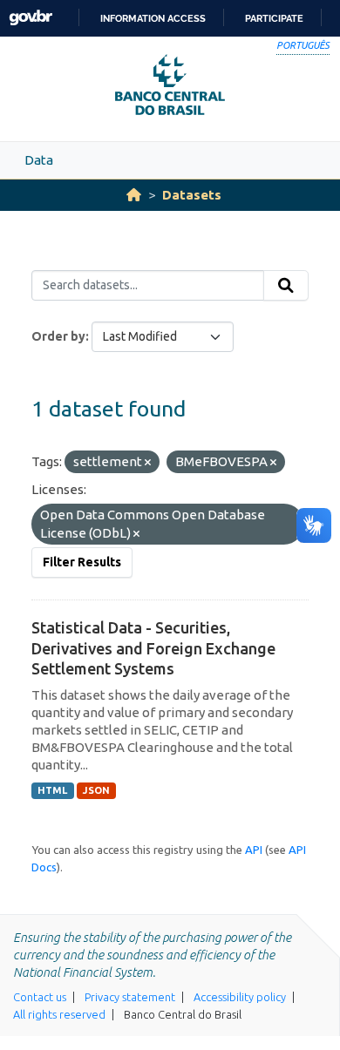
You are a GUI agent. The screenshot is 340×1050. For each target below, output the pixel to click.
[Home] (133, 194)
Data (38, 159)
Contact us (39, 997)
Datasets (191, 194)
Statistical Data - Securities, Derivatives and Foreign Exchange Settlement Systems (153, 648)
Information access (153, 18)
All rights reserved (59, 1014)
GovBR (30, 18)
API (253, 849)
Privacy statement (130, 997)
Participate (274, 18)
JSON (96, 790)
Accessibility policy (240, 997)
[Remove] (148, 462)
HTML (52, 790)
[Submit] (286, 285)
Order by (58, 336)
